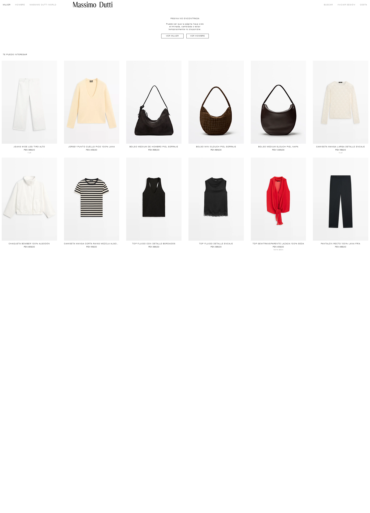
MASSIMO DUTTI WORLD (43, 5)
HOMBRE (20, 5)
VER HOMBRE (197, 36)
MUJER (7, 5)
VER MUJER (172, 36)
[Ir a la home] (93, 5)
